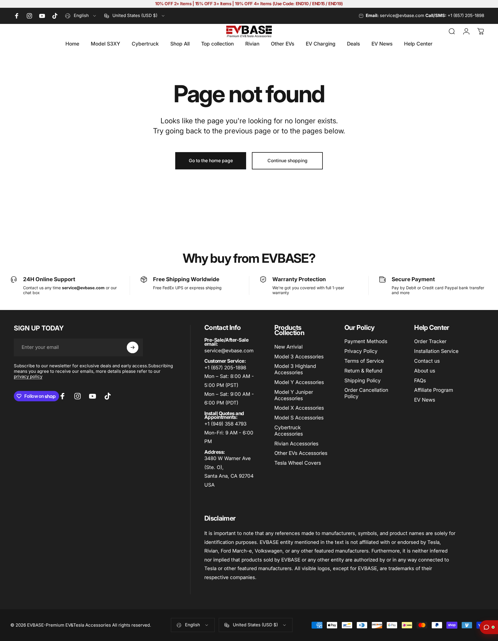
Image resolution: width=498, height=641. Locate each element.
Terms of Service (364, 361)
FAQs (420, 380)
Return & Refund (363, 371)
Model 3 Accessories (299, 356)
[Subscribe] (132, 347)
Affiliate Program (433, 390)
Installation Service (436, 351)
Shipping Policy (362, 380)
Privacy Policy (361, 351)
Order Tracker (430, 341)
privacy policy (28, 376)
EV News (424, 400)
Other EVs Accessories (300, 453)
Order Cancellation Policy (366, 393)
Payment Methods (365, 341)
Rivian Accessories (296, 443)
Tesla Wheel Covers (297, 463)
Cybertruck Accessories (288, 430)
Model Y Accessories (299, 382)
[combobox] (81, 16)
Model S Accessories (299, 418)
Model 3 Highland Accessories (295, 369)
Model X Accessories (299, 408)
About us (424, 371)
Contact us (427, 361)
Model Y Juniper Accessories (293, 395)
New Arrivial (288, 347)
